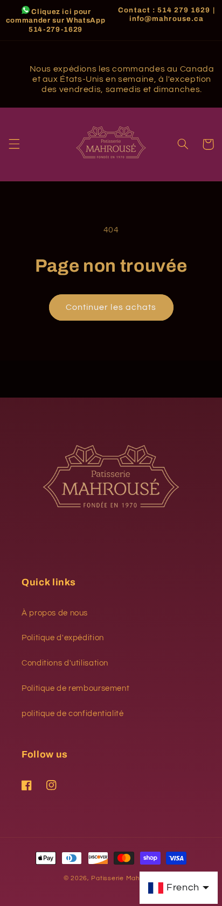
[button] (14, 144)
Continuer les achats (111, 307)
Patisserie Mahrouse (124, 878)
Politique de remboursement (75, 688)
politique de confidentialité (73, 714)
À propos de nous (55, 613)
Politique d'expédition (63, 638)
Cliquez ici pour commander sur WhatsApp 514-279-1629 (56, 21)
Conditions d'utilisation (65, 663)
